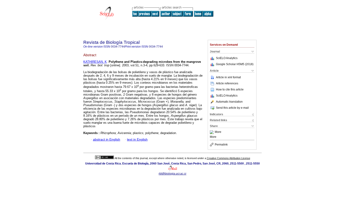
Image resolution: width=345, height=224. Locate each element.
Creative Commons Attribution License (228, 158)
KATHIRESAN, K (95, 61)
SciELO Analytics (227, 58)
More (218, 132)
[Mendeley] (212, 132)
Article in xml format (228, 77)
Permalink (221, 144)
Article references (227, 83)
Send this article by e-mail (232, 107)
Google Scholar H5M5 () (234, 64)
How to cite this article (230, 89)
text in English (137, 139)
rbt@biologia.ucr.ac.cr (172, 173)
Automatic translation (229, 101)
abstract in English (106, 139)
